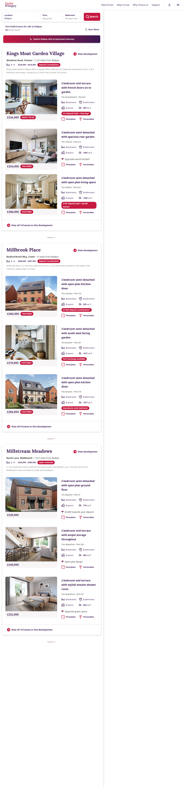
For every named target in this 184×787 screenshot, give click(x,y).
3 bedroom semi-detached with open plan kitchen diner (78, 382)
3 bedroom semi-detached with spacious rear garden (78, 134)
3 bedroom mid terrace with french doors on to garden (76, 88)
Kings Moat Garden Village (35, 53)
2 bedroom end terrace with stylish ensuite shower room (78, 585)
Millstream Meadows (29, 451)
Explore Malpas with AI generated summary (53, 39)
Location (8, 15)
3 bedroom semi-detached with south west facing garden (78, 333)
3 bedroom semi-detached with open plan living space (78, 180)
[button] (49, 17)
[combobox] (20, 16)
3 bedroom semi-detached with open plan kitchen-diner (78, 284)
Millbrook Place (23, 250)
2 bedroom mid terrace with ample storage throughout (76, 535)
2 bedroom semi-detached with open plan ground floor (78, 485)
